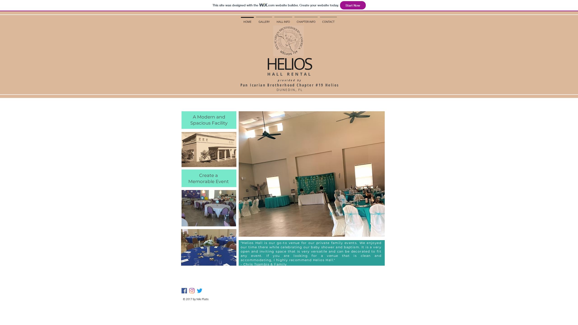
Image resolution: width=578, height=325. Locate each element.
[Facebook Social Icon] (184, 290)
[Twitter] (199, 290)
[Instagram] (192, 290)
